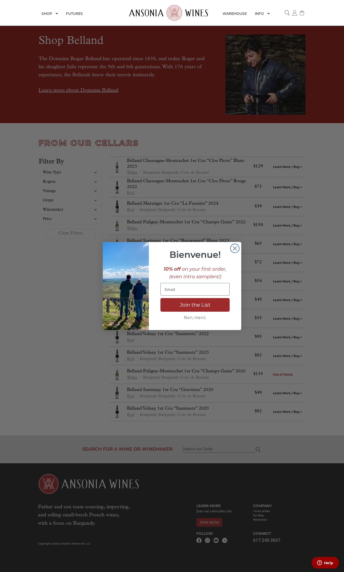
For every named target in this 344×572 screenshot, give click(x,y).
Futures (74, 13)
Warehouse (235, 13)
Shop (47, 13)
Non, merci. (195, 317)
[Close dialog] (234, 248)
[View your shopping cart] (302, 13)
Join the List (195, 305)
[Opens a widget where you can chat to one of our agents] (325, 563)
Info (259, 13)
